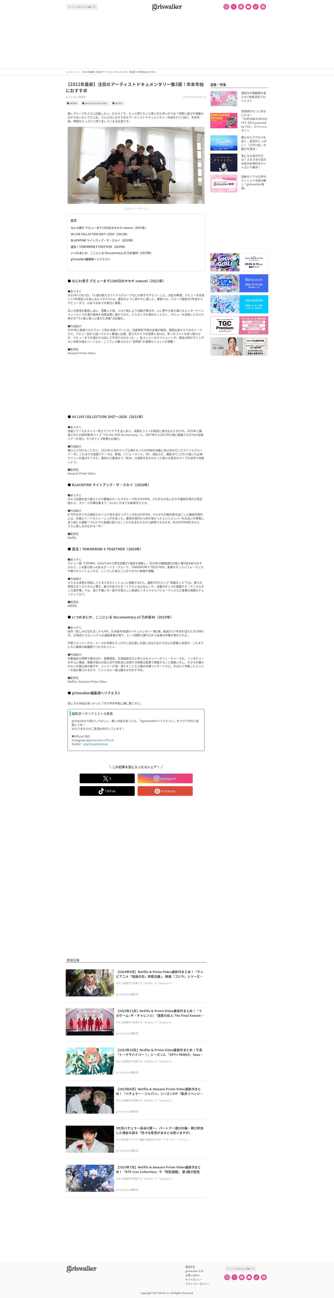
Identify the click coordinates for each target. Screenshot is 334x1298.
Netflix (119, 103)
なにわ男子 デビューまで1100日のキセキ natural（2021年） (109, 228)
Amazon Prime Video (96, 103)
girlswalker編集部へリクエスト (91, 259)
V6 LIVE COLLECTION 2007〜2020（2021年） (100, 234)
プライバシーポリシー (197, 1284)
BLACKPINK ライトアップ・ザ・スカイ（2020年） (103, 240)
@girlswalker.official (99, 740)
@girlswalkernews (96, 744)
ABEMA (73, 103)
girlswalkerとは (194, 1271)
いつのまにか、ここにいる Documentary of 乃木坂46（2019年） (112, 253)
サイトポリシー (193, 1279)
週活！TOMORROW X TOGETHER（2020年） (99, 247)
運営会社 (190, 1267)
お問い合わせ (192, 1275)
